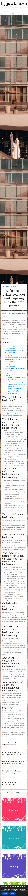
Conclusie (7, 375)
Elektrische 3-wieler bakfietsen (13, 355)
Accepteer (5, 893)
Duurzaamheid (6, 286)
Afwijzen (12, 893)
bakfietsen (11, 711)
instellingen (23, 890)
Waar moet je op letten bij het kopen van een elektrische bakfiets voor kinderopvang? (15, 359)
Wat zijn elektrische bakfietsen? (13, 345)
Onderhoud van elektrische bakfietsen (15, 363)
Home (3, 313)
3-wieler (16, 415)
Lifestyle (12, 286)
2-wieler (10, 415)
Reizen (16, 286)
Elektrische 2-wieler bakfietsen (13, 354)
